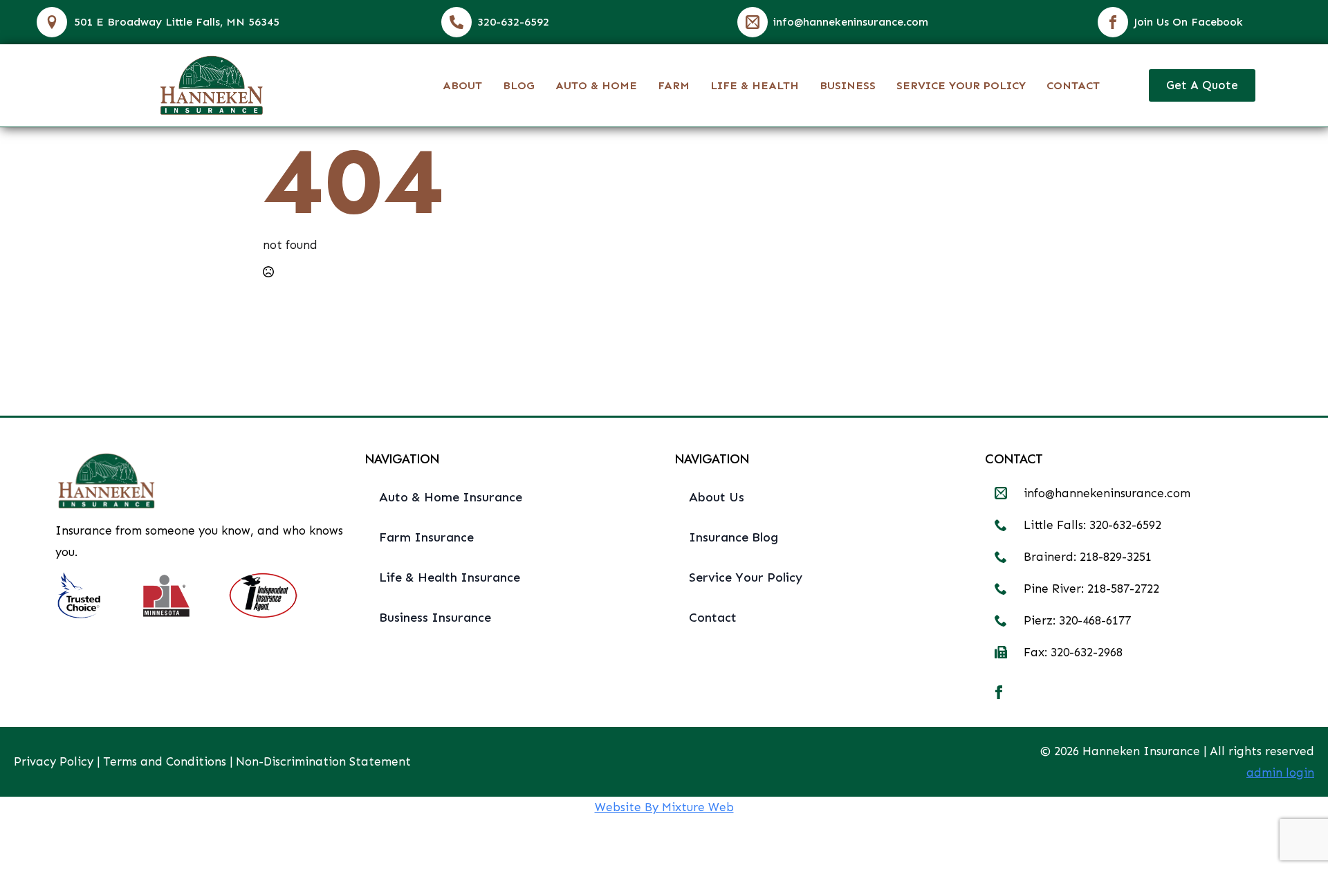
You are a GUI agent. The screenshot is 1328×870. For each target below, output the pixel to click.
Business (848, 85)
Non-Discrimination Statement (323, 761)
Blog (519, 85)
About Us (716, 497)
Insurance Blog (733, 537)
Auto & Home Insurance (450, 497)
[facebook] (999, 692)
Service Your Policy (961, 85)
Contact (1073, 85)
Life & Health (754, 85)
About (462, 85)
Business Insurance (435, 617)
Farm (674, 85)
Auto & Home (596, 85)
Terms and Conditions (164, 761)
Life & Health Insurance (449, 577)
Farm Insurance (426, 537)
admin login (1280, 772)
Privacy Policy (53, 761)
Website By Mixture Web (664, 807)
